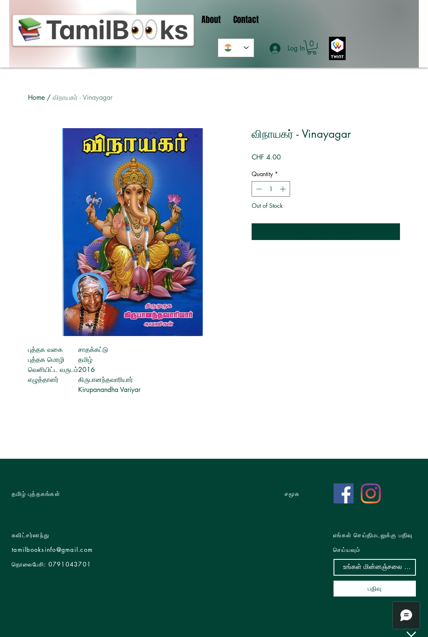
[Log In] (275, 48)
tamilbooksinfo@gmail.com (52, 550)
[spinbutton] (270, 189)
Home (36, 97)
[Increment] (283, 189)
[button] (311, 47)
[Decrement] (258, 189)
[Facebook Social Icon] (344, 493)
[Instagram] (371, 493)
